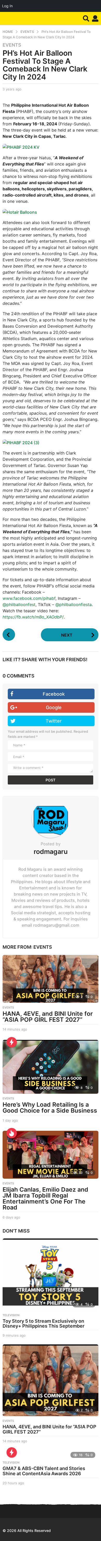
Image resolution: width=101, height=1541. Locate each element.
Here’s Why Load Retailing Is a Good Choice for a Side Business (50, 1107)
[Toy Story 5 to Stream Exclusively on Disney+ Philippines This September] (50, 1274)
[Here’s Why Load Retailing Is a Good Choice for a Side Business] (50, 1067)
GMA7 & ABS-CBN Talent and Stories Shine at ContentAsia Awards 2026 (44, 1471)
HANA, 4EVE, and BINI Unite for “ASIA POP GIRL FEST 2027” (48, 1016)
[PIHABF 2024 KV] (21, 146)
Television (11, 1315)
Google (54, 707)
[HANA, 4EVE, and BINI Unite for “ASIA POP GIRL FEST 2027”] (50, 979)
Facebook (54, 694)
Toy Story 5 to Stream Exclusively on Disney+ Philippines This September (43, 1323)
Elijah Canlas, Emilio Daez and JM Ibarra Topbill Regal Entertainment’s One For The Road (45, 1198)
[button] (86, 18)
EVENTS (12, 45)
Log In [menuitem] (7, 6)
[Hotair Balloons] (20, 211)
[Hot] (11, 1133)
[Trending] (11, 1042)
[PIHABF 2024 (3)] (21, 442)
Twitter (54, 721)
